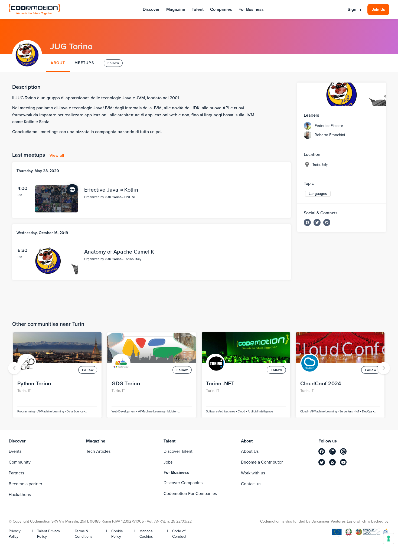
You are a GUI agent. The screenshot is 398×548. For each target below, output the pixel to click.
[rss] (332, 462)
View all (57, 155)
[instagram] (343, 451)
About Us (250, 451)
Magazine (175, 9)
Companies (221, 9)
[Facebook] (307, 222)
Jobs (168, 462)
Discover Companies (183, 483)
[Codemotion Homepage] (34, 9)
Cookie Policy (117, 534)
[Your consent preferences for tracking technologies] (388, 538)
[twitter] (321, 462)
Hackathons (20, 494)
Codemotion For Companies (190, 493)
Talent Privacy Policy (48, 534)
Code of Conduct (179, 534)
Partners (16, 473)
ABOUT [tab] (58, 63)
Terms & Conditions (84, 534)
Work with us (253, 473)
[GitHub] (326, 222)
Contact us (251, 484)
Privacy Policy (15, 534)
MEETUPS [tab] (84, 63)
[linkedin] (332, 451)
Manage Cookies (146, 534)
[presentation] (14, 368)
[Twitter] (317, 222)
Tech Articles (98, 451)
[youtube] (343, 462)
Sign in (354, 9)
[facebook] (321, 451)
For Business (251, 9)
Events (15, 451)
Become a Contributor (262, 462)
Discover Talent (178, 451)
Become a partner (25, 484)
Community (20, 462)
